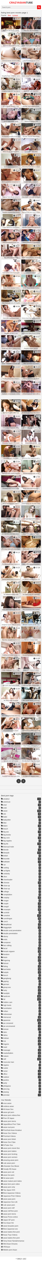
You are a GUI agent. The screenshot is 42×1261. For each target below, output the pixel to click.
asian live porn (8, 1175)
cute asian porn (9, 1163)
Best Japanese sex (10, 1229)
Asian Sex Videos (10, 1133)
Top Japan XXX (9, 1190)
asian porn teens (9, 1121)
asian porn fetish (9, 1139)
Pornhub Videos (9, 1136)
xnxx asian (7, 1103)
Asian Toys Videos (10, 1235)
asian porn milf (8, 1208)
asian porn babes (9, 1151)
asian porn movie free (11, 1148)
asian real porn (9, 1127)
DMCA (19, 1259)
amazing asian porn (10, 1160)
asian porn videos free (11, 1115)
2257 (24, 1259)
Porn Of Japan (8, 1118)
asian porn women (10, 1157)
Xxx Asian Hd (8, 1223)
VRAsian (6, 1247)
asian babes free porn (11, 1232)
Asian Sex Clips (9, 1142)
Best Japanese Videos (11, 1193)
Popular (3, 15)
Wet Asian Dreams (10, 1244)
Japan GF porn (9, 1220)
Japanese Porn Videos (12, 1196)
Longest (15, 15)
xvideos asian (8, 1106)
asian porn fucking (10, 1154)
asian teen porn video (11, 1184)
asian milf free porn (10, 1211)
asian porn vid (8, 1172)
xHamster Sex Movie (11, 1166)
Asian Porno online (10, 1217)
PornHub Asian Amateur (12, 1130)
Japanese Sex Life (10, 1202)
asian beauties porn (10, 1226)
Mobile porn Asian (10, 1250)
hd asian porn (8, 1178)
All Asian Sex (8, 1109)
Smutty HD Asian (9, 1169)
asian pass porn (9, 1199)
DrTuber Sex (8, 1145)
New (9, 15)
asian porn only (9, 1187)
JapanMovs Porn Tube (11, 1124)
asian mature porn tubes (12, 1181)
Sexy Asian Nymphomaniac (13, 1241)
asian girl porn (8, 1112)
